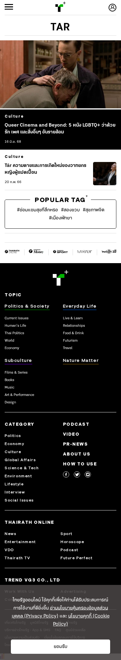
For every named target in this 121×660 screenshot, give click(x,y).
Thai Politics (14, 333)
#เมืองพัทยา (60, 218)
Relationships (74, 326)
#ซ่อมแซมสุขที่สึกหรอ (37, 210)
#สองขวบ (70, 210)
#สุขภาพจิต (93, 210)
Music (9, 387)
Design (10, 402)
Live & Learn (73, 318)
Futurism (70, 341)
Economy (12, 348)
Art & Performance (19, 395)
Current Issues (17, 318)
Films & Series (16, 373)
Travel (67, 348)
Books (9, 380)
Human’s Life (15, 326)
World (9, 341)
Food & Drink (73, 333)
